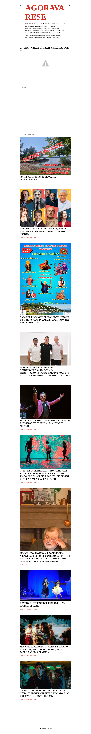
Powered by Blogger (47, 728)
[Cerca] (70, 5)
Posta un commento (31, 183)
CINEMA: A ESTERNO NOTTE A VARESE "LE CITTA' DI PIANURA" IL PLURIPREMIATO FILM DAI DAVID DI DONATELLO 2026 (44, 693)
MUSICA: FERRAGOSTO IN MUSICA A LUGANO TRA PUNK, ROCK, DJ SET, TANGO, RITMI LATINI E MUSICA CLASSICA (44, 649)
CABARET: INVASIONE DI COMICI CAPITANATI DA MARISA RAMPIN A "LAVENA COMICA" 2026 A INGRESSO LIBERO (44, 320)
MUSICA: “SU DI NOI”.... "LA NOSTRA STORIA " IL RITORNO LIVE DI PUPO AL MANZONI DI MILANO (45, 423)
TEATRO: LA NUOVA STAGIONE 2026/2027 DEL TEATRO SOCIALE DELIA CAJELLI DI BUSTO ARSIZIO (44, 231)
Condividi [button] (22, 81)
